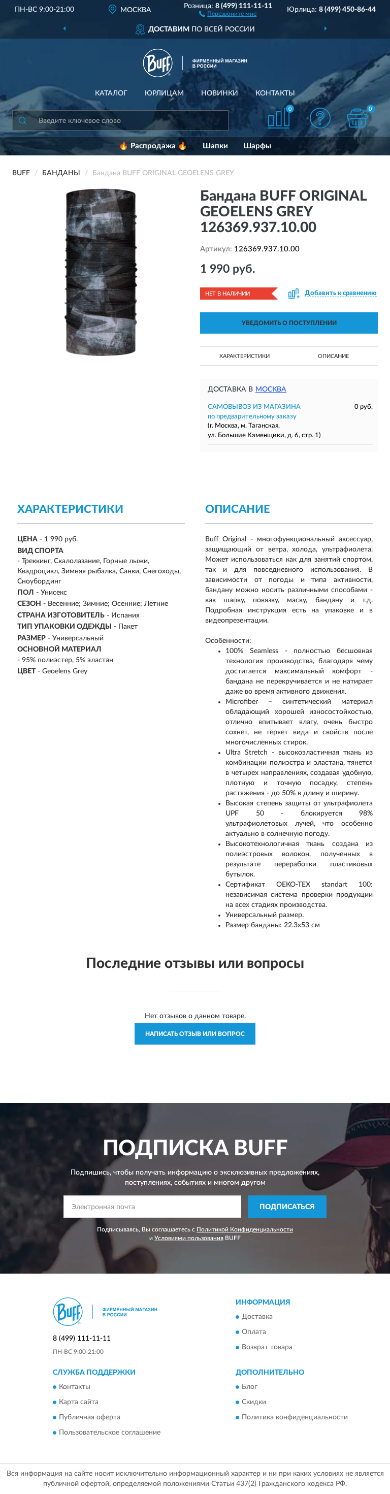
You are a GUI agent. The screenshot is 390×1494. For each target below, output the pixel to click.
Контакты (275, 93)
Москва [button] (270, 389)
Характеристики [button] (244, 356)
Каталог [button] (111, 93)
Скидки (254, 1402)
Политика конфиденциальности (295, 1417)
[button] (227, 13)
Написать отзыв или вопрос (195, 1034)
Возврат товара (267, 1347)
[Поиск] (22, 120)
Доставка (257, 1316)
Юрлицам (164, 93)
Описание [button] (333, 356)
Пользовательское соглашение (109, 1433)
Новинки (219, 93)
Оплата (254, 1332)
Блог (249, 1387)
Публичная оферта (89, 1417)
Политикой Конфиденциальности (245, 1229)
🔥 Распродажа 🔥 (153, 146)
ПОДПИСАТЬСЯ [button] (287, 1207)
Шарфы (257, 146)
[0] (357, 118)
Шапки (215, 146)
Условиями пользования (188, 1238)
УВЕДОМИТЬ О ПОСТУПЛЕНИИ (289, 323)
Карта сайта (79, 1402)
